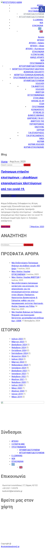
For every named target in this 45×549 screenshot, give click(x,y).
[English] (21, 467)
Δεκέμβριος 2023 (19, 371)
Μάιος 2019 (17, 397)
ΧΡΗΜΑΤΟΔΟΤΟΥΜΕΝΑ (34, 14)
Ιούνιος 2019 (17, 394)
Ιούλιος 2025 (17, 339)
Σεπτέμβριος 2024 (20, 353)
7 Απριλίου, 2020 (37, 226)
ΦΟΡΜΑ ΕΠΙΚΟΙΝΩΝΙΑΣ (34, 147)
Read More (5, 226)
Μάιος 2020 (17, 388)
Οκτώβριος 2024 (19, 350)
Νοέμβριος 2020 (19, 382)
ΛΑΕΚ (41, 138)
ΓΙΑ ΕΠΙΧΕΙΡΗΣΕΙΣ (36, 133)
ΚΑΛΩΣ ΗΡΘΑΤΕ (37, 57)
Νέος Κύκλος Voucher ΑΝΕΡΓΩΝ (25, 277)
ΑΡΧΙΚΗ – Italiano (36, 43)
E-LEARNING (38, 20)
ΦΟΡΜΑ (40, 141)
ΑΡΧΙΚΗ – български (35, 49)
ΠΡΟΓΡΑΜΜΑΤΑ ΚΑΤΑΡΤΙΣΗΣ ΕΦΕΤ (28, 78)
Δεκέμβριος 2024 (19, 344)
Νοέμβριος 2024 (19, 347)
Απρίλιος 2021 (18, 379)
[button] (42, 9)
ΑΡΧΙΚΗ (40, 5)
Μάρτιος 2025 (18, 342)
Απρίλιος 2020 (18, 391)
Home (4, 161)
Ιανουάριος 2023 (19, 373)
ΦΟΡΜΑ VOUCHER (36, 144)
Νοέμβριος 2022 (19, 376)
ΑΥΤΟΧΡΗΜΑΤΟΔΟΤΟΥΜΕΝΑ (31, 17)
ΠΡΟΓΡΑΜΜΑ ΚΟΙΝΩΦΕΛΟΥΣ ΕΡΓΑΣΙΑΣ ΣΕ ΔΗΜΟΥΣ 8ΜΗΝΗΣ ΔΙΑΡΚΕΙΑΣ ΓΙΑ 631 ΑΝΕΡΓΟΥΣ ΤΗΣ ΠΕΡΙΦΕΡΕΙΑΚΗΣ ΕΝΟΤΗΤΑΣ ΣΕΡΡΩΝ (35, 118)
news (14, 196)
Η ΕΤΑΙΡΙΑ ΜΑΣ (37, 8)
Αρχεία (41, 37)
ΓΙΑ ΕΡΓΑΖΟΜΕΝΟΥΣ (35, 135)
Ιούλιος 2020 (17, 385)
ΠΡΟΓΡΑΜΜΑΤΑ (35, 11)
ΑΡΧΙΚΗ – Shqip (37, 46)
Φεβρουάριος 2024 (20, 365)
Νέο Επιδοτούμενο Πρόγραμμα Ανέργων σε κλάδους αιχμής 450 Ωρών (26, 266)
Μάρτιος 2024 (18, 362)
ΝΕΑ (41, 23)
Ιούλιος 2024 (17, 359)
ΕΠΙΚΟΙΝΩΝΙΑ (37, 25)
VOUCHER (40, 83)
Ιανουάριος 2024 (19, 368)
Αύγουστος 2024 (19, 356)
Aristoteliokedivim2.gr (10, 546)
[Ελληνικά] (14, 464)
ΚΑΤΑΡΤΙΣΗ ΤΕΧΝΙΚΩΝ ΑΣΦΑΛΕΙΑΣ (29, 75)
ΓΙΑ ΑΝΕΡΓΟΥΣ (37, 86)
